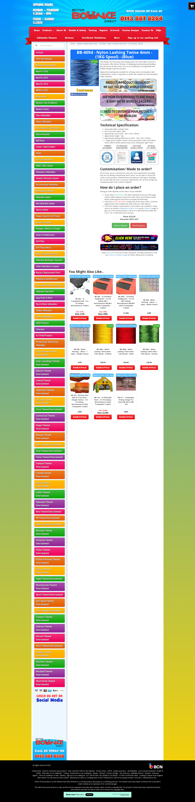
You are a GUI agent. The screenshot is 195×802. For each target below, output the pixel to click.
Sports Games (42, 209)
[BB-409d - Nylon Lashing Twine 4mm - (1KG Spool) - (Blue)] (84, 72)
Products (48, 30)
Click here (110, 253)
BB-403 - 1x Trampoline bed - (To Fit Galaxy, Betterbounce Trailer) (80, 302)
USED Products (42, 323)
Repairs (104, 30)
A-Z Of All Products (44, 335)
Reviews (69, 37)
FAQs (158, 30)
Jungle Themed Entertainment (49, 524)
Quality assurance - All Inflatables (125, 771)
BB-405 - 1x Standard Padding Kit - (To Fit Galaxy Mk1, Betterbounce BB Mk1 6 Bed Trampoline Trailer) (103, 302)
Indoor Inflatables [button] (43, 121)
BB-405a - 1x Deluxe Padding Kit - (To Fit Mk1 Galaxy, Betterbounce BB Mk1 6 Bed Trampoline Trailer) (126, 302)
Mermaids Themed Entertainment (44, 532)
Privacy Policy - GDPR (104, 771)
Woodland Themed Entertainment (44, 673)
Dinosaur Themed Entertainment (43, 436)
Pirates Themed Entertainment (43, 551)
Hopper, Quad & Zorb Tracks (48, 216)
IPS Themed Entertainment (48, 517)
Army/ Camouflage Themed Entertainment (47, 363)
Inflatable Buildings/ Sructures (49, 260)
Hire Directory (125, 773)
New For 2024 (42, 83)
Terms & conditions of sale (49, 775)
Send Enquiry (138, 225)
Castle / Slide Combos (45, 146)
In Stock (39, 52)
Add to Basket (120, 225)
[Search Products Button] (36, 45)
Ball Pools (40, 140)
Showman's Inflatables (45, 172)
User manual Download (147, 771)
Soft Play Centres (43, 247)
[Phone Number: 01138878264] (142, 19)
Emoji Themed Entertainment (49, 450)
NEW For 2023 (42, 90)
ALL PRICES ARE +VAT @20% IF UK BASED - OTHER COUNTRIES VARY (112, 775)
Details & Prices (79, 318)
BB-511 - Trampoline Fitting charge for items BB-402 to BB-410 (126, 400)
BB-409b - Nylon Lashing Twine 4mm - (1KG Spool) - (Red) (126, 351)
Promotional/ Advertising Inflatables (47, 343)
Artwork (114, 30)
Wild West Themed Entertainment (44, 663)
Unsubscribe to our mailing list (81, 773)
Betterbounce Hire (149, 778)
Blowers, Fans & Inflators (46, 102)
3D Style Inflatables (44, 316)
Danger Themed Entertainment (43, 427)
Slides (38, 153)
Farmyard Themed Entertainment (44, 465)
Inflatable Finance (47, 37)
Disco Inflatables (43, 115)
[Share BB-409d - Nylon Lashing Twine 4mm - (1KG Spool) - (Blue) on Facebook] (84, 94)
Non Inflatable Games (45, 203)
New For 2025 (42, 77)
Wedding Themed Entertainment (43, 654)
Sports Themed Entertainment (49, 594)
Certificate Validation (94, 37)
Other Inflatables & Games (47, 266)
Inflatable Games (43, 197)
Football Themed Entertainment (43, 475)
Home (37, 30)
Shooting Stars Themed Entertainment (46, 587)
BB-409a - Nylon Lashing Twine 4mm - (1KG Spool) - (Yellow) (103, 351)
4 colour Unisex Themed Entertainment (46, 353)
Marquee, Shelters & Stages (48, 228)
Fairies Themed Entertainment (49, 457)
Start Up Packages (44, 58)
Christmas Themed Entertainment (44, 401)
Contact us (148, 208)
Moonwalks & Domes (45, 190)
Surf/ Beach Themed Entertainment (45, 602)
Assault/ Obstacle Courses (47, 178)
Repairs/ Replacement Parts (48, 272)
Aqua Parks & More (44, 297)
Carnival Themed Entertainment (43, 382)
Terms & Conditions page (117, 255)
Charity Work (36, 771)
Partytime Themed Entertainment (44, 542)
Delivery (63, 775)
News (117, 37)
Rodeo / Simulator (44, 222)
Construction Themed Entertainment (45, 417)
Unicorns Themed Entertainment (43, 638)
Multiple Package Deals (46, 65)
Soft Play (40, 241)
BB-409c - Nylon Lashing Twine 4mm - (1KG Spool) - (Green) (149, 351)
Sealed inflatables (44, 310)
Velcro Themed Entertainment (49, 645)
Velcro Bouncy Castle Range (48, 128)
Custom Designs (130, 30)
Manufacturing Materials (46, 278)
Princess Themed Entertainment (43, 571)
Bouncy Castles (42, 109)
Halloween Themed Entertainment (44, 504)
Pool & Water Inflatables (46, 304)
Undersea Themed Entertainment (44, 628)
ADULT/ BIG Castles (44, 165)
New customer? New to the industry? (81, 771)
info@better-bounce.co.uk (128, 208)
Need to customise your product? (54, 771)
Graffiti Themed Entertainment (43, 494)
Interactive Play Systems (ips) (49, 285)
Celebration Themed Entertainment (45, 392)
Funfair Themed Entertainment (43, 484)
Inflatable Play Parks (45, 291)
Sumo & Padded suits (45, 234)
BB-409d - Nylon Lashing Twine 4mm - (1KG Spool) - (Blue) (121, 43)
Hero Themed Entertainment (48, 511)
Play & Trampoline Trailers (47, 253)
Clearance (40, 329)
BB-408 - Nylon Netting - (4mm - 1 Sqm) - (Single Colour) (79, 351)
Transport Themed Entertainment (44, 618)
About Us (61, 30)
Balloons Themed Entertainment (43, 372)
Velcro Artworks (43, 134)
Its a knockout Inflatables (47, 184)
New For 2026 (42, 71)
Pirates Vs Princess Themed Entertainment (48, 561)
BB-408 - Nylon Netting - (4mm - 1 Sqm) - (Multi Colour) (149, 302)
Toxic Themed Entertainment (49, 610)
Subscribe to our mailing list (52, 773)
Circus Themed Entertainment (49, 409)
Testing (93, 30)
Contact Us (147, 30)
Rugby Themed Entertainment (49, 578)
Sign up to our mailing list (143, 37)
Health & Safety (77, 30)
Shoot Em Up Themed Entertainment (45, 682)
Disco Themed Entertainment (49, 444)
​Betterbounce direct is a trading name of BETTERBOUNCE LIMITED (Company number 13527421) (106, 778)
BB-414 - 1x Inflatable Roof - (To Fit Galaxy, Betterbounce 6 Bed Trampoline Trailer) (102, 400)
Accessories (41, 96)
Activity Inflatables (44, 159)
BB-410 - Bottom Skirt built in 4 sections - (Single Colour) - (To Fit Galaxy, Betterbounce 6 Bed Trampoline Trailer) (79, 401)
